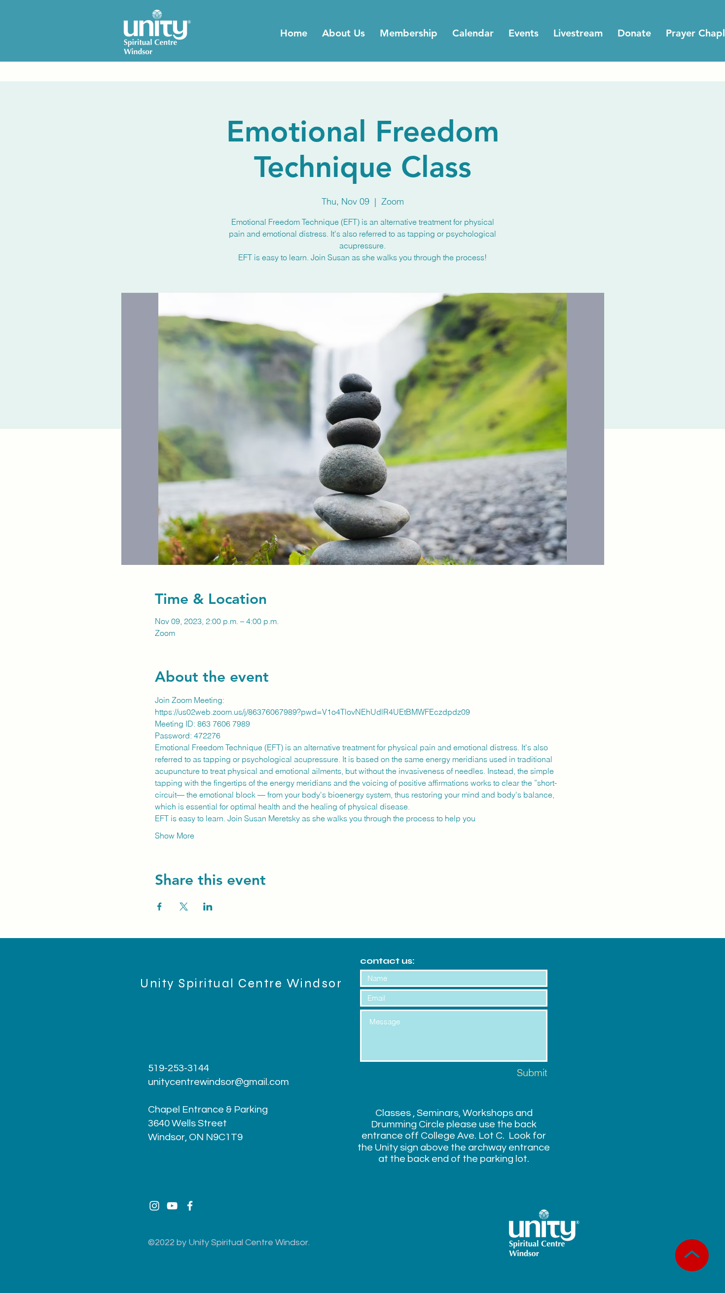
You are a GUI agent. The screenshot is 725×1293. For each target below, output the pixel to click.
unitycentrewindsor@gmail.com (218, 1082)
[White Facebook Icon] (189, 1205)
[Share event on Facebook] (159, 906)
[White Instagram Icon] (154, 1205)
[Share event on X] (183, 906)
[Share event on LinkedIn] (208, 906)
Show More (174, 835)
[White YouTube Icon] (172, 1205)
